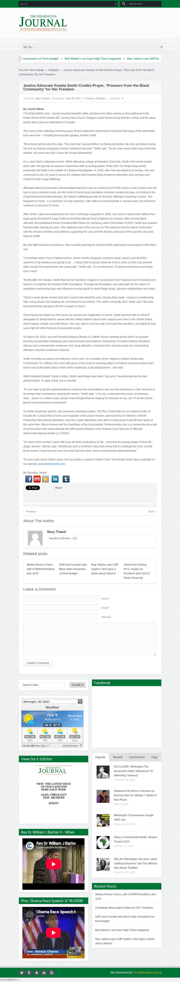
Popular (100, 757)
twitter (22, 973)
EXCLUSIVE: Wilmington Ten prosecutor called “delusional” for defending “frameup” (133, 771)
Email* (105, 607)
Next (153, 511)
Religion (101, 98)
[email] (37, 479)
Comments (137, 757)
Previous (29, 511)
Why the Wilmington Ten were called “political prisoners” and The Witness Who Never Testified (135, 863)
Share (58, 487)
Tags (154, 757)
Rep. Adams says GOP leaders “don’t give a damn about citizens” (104, 569)
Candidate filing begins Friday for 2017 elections (124, 907)
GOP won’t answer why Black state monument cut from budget (73, 569)
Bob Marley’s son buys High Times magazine (65, 58)
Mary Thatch (42, 98)
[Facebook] (28, 479)
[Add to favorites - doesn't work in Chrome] (45, 479)
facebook (29, 973)
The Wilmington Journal (147, 972)
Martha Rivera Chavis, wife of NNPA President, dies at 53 (41, 569)
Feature (54, 70)
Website (106, 617)
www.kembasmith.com (51, 463)
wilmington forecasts (52, 746)
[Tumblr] (66, 479)
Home (40, 70)
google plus (37, 973)
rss (51, 973)
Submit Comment (38, 663)
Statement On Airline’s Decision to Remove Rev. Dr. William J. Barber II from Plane (135, 795)
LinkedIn (44, 973)
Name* (105, 598)
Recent (118, 757)
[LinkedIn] (55, 479)
